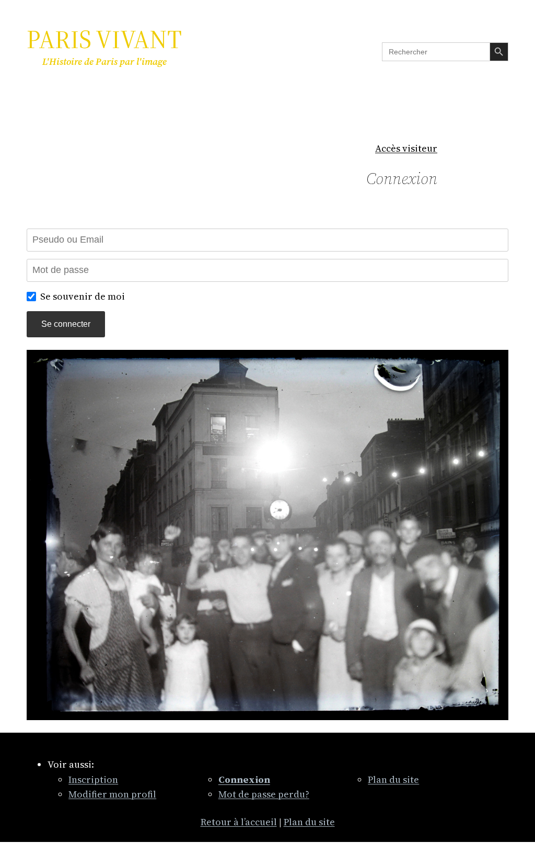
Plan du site (393, 779)
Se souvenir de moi (82, 296)
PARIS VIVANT (104, 39)
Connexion (401, 178)
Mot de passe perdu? (263, 794)
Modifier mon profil (112, 794)
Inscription (93, 779)
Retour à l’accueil (239, 821)
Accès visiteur (406, 148)
